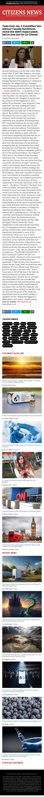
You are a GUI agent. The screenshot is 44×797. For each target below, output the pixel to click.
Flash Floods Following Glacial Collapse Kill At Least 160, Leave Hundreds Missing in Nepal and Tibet (22, 655)
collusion (34, 334)
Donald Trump (7, 323)
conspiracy (6, 331)
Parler (17, 42)
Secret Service (16, 334)
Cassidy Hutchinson (31, 342)
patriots (23, 323)
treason (16, 323)
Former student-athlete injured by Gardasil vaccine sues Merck (21, 415)
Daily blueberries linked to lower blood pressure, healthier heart (21, 721)
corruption (6, 327)
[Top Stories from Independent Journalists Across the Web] (22, 17)
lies (34, 331)
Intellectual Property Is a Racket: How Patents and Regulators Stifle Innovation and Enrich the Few (21, 620)
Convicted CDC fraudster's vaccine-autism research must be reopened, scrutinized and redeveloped (21, 755)
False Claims (24, 338)
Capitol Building (13, 338)
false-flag (22, 327)
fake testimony (7, 345)
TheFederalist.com (24, 302)
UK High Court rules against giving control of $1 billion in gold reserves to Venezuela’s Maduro (21, 545)
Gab (26, 42)
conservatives (32, 327)
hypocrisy (15, 327)
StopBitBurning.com (12, 3)
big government (17, 331)
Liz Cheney (6, 342)
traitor (5, 338)
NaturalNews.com (9, 304)
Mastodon (8, 42)
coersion (33, 338)
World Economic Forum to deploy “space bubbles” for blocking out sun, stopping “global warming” (21, 381)
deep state (6, 334)
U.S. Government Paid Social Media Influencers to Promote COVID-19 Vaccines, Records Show (20, 690)
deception (27, 331)
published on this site (32, 788)
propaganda (31, 323)
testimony (26, 334)
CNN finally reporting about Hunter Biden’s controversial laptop (21, 511)
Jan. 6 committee (17, 342)
